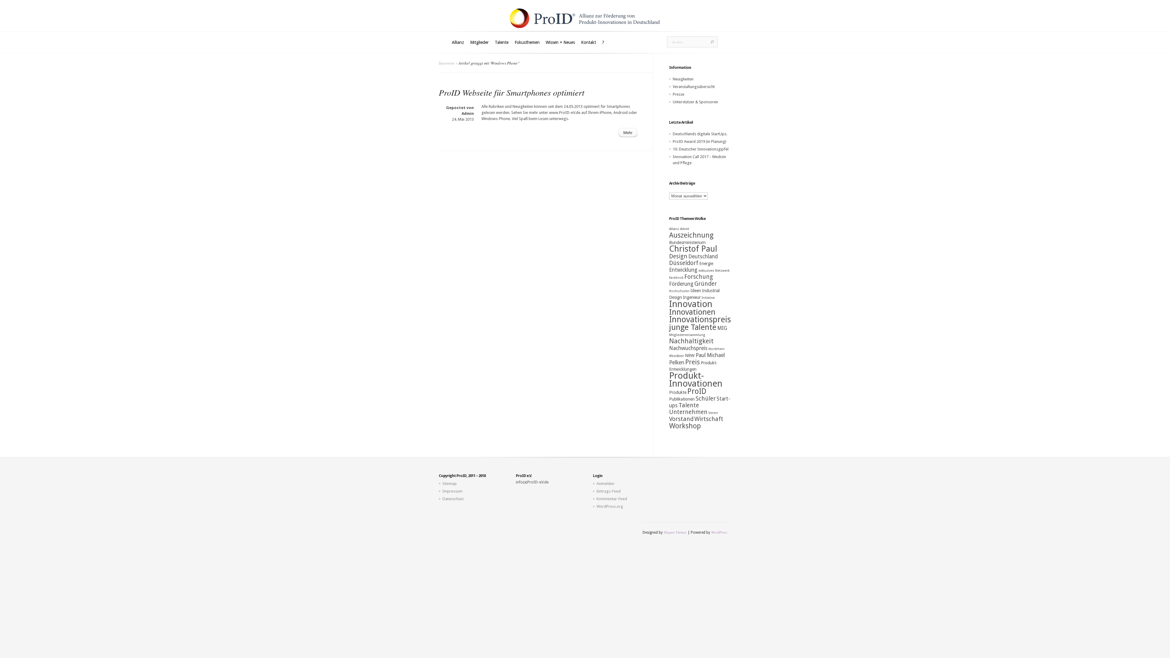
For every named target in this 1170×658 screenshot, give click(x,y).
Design (678, 256)
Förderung (681, 284)
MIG (722, 328)
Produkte (677, 392)
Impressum (452, 491)
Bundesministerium (687, 242)
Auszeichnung (691, 235)
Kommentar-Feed (612, 499)
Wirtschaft (708, 419)
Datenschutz (453, 499)
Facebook (676, 278)
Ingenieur (692, 297)
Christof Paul (693, 249)
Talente (502, 42)
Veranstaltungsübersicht (694, 86)
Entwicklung (683, 270)
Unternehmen (688, 412)
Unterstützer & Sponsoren (695, 102)
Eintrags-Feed (609, 491)
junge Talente (692, 327)
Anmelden (605, 483)
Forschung (698, 276)
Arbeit (684, 229)
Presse (678, 94)
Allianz (458, 42)
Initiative (708, 298)
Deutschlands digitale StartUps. (700, 134)
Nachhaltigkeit (691, 341)
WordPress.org (610, 506)
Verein (713, 413)
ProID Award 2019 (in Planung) (699, 141)
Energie (706, 263)
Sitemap (449, 483)
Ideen (695, 290)
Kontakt (588, 42)
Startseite (447, 63)
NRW (690, 355)
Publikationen (682, 399)
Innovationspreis (700, 319)
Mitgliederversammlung (687, 335)
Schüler (706, 398)
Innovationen (692, 312)
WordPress (719, 532)
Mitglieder (479, 42)
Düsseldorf (683, 263)
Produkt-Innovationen (695, 379)
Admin (468, 113)
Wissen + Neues (560, 42)
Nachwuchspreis (688, 348)
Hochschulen (679, 291)
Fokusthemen (527, 42)
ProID (697, 391)
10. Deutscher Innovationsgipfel (701, 149)
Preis (692, 362)
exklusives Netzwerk (713, 271)
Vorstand (681, 419)
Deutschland (703, 256)
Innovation (690, 304)
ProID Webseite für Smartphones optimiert (511, 92)
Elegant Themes (675, 532)
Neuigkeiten (683, 79)
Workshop (685, 426)
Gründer (705, 283)
